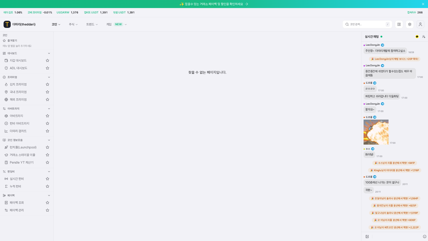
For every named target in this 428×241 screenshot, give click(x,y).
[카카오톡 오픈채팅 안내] (417, 37)
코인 (54, 24)
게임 (114, 24)
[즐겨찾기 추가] (47, 60)
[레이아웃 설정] (399, 24)
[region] (394, 137)
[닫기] (423, 4)
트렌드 (90, 24)
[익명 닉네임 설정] (423, 37)
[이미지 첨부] (367, 236)
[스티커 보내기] (425, 236)
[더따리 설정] (410, 24)
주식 (71, 24)
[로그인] (420, 24)
